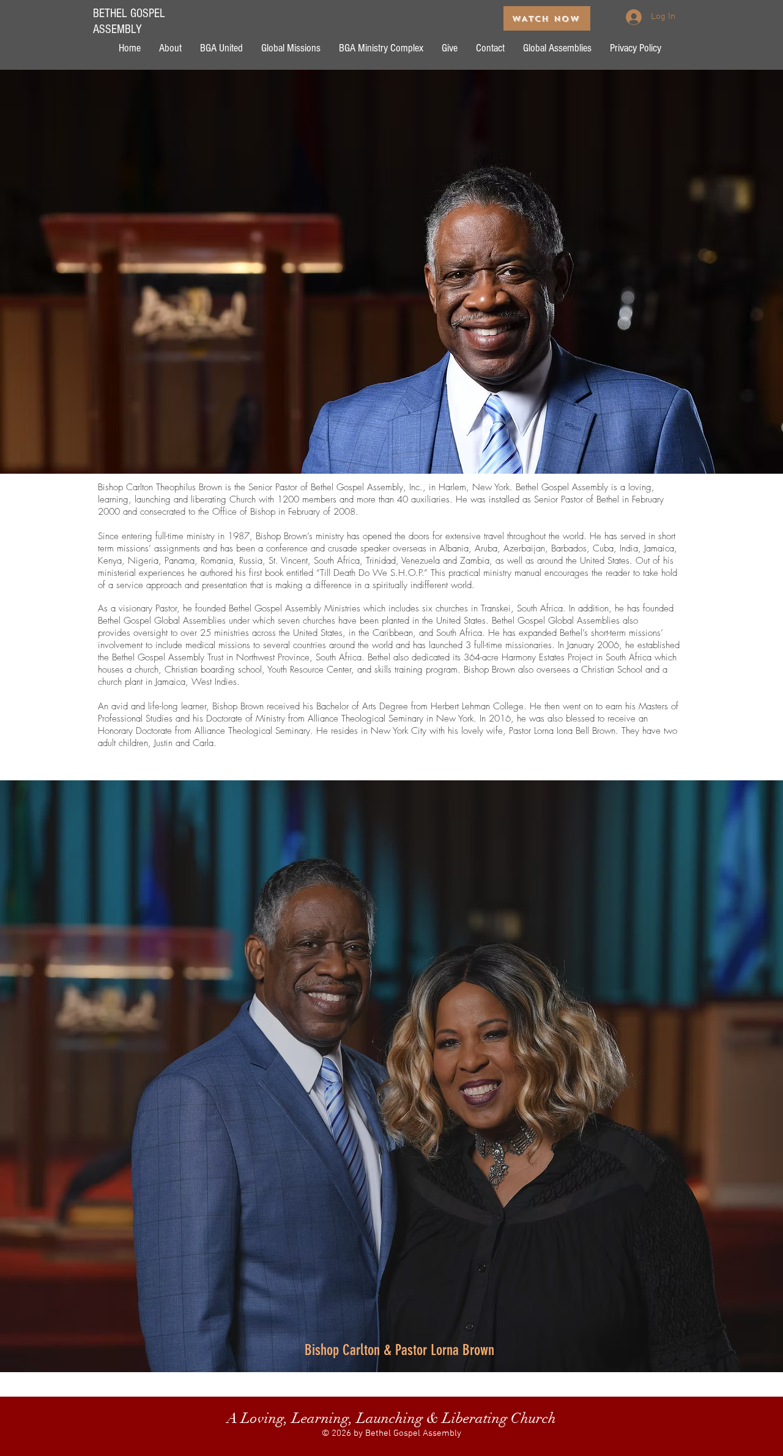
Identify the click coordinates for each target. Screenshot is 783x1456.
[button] (170, 48)
